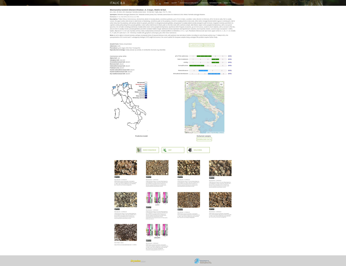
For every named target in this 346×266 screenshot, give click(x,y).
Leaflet (208, 132)
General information (211, 3)
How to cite (229, 3)
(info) (124, 56)
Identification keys (189, 3)
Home (166, 3)
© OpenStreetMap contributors (217, 132)
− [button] (187, 86)
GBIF (169, 150)
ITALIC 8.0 (117, 3)
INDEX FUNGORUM (149, 150)
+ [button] (187, 83)
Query (174, 3)
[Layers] (221, 84)
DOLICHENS (198, 150)
